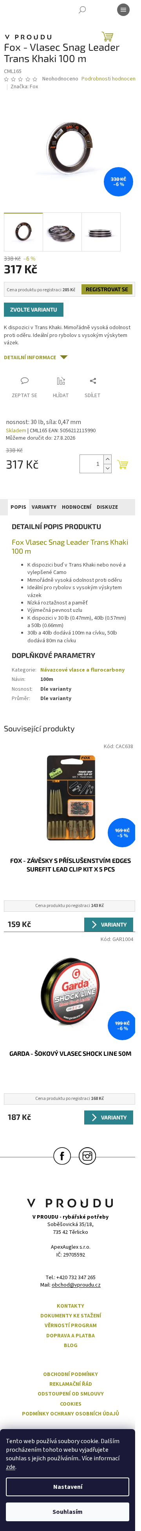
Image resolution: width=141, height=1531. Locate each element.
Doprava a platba (70, 1336)
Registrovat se (107, 289)
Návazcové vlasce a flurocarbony (82, 670)
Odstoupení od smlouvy (71, 1394)
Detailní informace (30, 358)
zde (10, 1467)
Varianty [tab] (44, 507)
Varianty (114, 924)
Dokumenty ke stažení (70, 1316)
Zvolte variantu (33, 309)
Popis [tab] (18, 507)
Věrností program (71, 1326)
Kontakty (70, 1306)
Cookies (70, 1404)
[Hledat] (82, 10)
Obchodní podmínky (70, 1374)
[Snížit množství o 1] (107, 468)
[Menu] (123, 10)
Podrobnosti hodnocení (109, 79)
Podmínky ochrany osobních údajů (70, 1414)
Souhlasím (67, 1512)
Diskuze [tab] (107, 507)
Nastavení (67, 1487)
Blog (71, 1345)
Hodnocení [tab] (76, 507)
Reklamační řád (70, 1384)
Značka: (24, 87)
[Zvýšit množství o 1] (107, 459)
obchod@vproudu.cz (76, 1285)
